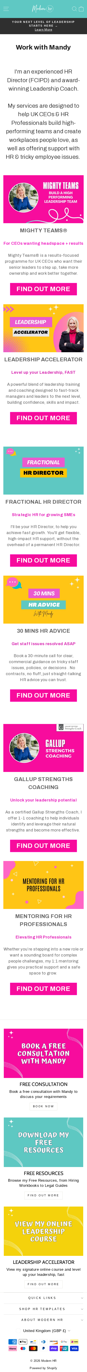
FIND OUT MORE (43, 289)
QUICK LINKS (42, 1298)
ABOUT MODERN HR (42, 1320)
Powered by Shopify (43, 1368)
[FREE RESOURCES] (43, 1142)
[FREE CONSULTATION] (43, 1053)
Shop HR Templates (42, 1309)
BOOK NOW (43, 1106)
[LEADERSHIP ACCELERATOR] (43, 1231)
